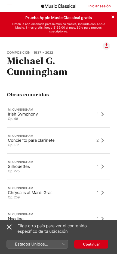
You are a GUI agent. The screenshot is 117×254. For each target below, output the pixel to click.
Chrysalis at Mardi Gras (30, 192)
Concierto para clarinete (31, 140)
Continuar (91, 244)
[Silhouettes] (58, 166)
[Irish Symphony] (58, 114)
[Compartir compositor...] (106, 46)
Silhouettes (19, 166)
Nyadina (15, 218)
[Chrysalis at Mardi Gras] (58, 193)
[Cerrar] (113, 16)
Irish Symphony (23, 114)
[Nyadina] (58, 219)
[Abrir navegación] (9, 6)
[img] (58, 6)
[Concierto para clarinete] (58, 140)
